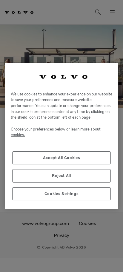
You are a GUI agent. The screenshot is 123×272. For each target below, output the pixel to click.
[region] (61, 136)
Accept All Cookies (61, 157)
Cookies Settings (61, 193)
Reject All (61, 175)
